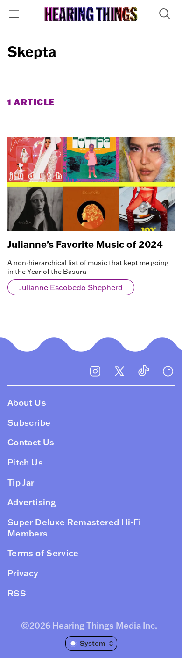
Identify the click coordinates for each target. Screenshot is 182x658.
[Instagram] (95, 371)
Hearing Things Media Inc (103, 625)
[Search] (166, 14)
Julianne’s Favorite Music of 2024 (85, 244)
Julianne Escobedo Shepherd (71, 287)
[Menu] (15, 14)
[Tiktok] (143, 371)
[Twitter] (119, 371)
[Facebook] (168, 371)
